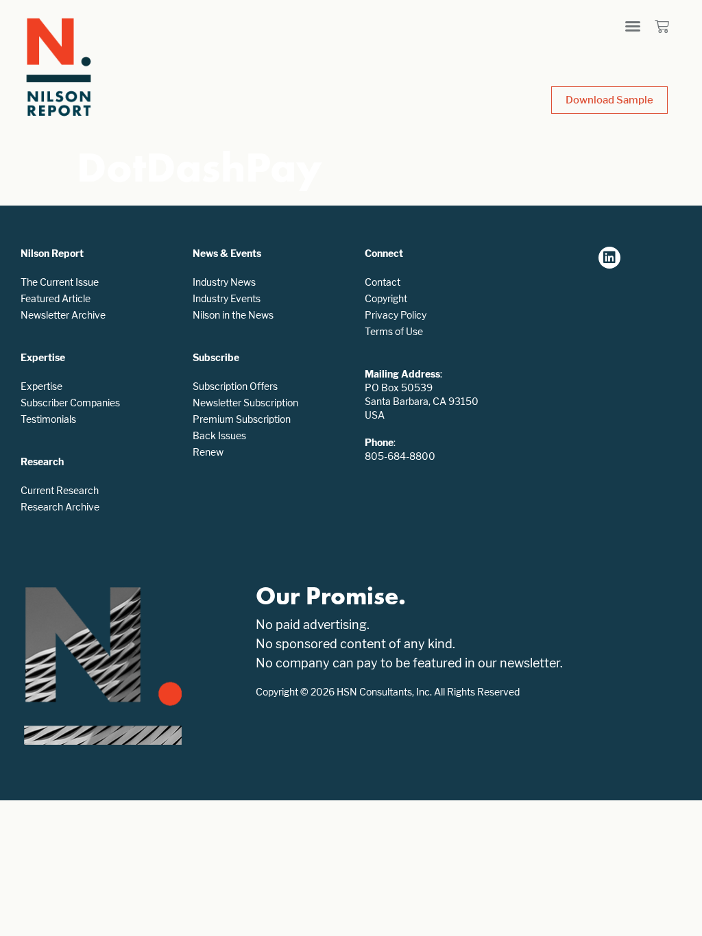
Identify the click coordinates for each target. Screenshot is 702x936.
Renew (208, 452)
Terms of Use (394, 331)
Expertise (41, 386)
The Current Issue (60, 282)
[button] (632, 26)
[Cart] (662, 26)
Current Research (60, 490)
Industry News (224, 282)
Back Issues (219, 435)
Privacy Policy (395, 315)
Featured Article (55, 298)
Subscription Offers (235, 386)
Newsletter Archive (63, 315)
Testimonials (48, 419)
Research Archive (60, 507)
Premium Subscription (242, 419)
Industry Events (227, 298)
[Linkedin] (609, 258)
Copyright (386, 298)
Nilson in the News (233, 315)
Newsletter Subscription (245, 402)
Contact (382, 282)
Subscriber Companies (70, 402)
